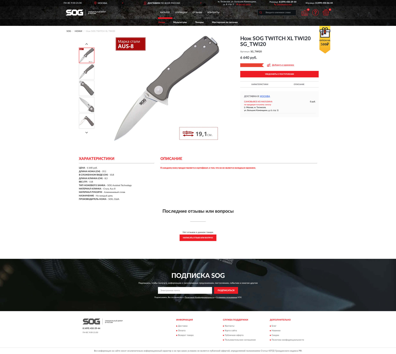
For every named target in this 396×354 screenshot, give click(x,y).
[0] (326, 12)
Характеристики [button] (259, 84)
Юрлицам (181, 12)
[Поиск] (261, 12)
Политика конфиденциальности (288, 340)
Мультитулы (180, 22)
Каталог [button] (165, 12)
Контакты (213, 12)
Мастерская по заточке (225, 22)
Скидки (275, 335)
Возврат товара (186, 335)
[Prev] (86, 44)
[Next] (86, 132)
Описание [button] (299, 84)
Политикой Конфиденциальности (199, 297)
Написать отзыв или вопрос (198, 238)
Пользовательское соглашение (240, 340)
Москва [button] (265, 96)
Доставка (182, 326)
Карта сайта (231, 331)
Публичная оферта (234, 335)
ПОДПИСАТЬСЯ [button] (226, 290)
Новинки (276, 331)
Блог (274, 326)
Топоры (199, 22)
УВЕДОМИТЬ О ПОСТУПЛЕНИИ (279, 74)
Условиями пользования (226, 297)
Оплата (181, 331)
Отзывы (197, 12)
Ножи (161, 22)
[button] (283, 4)
